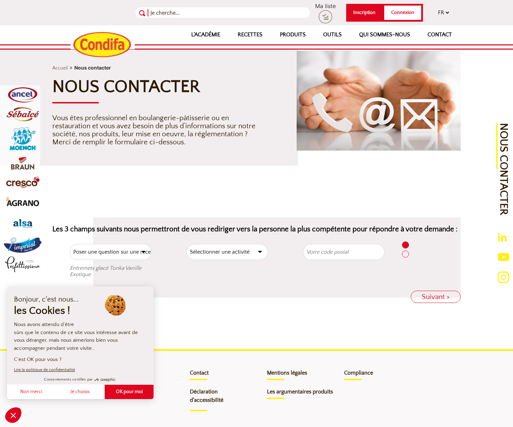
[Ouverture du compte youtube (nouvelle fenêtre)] (504, 256)
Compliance (358, 373)
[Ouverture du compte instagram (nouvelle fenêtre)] (503, 276)
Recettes (250, 34)
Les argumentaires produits (300, 392)
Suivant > (436, 297)
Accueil (60, 68)
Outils (332, 34)
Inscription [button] (364, 12)
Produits (293, 34)
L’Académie (205, 34)
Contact (440, 34)
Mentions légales (287, 373)
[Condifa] (102, 45)
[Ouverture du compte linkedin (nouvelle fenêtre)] (502, 236)
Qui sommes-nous (384, 34)
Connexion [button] (402, 12)
